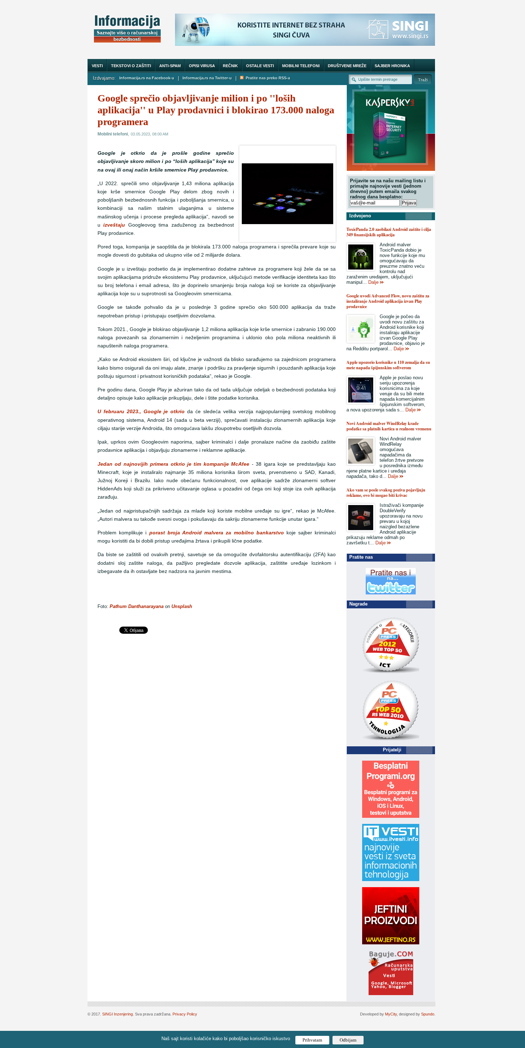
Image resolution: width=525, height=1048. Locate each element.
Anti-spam (170, 66)
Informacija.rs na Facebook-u (146, 78)
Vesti (97, 66)
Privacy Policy (184, 1014)
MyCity (391, 1014)
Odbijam (348, 1040)
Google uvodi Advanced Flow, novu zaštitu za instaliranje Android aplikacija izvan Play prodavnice (387, 301)
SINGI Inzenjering (117, 1014)
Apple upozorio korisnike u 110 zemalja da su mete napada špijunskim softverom (388, 365)
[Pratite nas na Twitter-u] (391, 592)
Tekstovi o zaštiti (131, 66)
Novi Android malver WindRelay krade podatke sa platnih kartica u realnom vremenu (388, 426)
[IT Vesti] (390, 879)
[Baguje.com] (391, 993)
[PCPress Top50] (390, 673)
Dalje (373, 282)
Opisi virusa (202, 66)
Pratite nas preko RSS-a (267, 78)
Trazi (423, 79)
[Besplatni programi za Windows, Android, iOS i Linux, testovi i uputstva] (390, 816)
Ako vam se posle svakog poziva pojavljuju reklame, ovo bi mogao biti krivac (385, 492)
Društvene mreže (347, 66)
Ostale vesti (260, 66)
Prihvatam (312, 1040)
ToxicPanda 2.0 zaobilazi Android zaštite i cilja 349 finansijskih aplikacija (388, 232)
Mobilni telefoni (301, 66)
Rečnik (230, 66)
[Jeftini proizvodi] (390, 942)
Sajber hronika (392, 66)
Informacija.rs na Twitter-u (207, 78)
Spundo (427, 1014)
